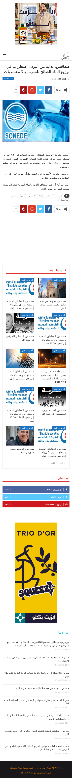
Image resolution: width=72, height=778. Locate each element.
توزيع (23, 196)
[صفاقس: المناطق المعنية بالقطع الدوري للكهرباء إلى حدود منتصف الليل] (20, 288)
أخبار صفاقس (8, 78)
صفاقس (14, 196)
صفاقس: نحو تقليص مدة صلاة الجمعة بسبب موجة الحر (42, 688)
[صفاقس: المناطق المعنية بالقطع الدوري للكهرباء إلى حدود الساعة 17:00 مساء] (20, 397)
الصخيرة (49, 196)
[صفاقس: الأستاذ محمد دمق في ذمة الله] (20, 436)
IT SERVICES (27, 773)
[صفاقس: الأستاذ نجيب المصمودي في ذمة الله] (52, 397)
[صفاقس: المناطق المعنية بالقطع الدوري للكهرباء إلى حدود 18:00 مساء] (52, 323)
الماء (40, 196)
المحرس (32, 196)
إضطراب (58, 196)
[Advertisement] (36, 235)
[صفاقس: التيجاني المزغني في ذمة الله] (20, 323)
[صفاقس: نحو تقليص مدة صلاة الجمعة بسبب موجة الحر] (52, 288)
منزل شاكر (64, 200)
